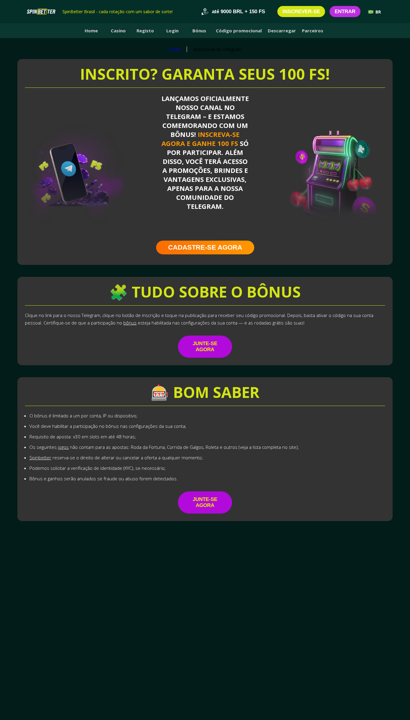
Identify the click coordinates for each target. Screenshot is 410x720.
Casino (118, 31)
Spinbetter (40, 458)
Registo (145, 31)
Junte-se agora (205, 346)
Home (91, 31)
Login (172, 31)
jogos (63, 447)
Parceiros (312, 31)
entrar (345, 11)
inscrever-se (301, 11)
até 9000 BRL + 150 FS (238, 11)
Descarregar (282, 31)
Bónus (199, 31)
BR (378, 12)
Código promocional (239, 31)
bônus (130, 323)
